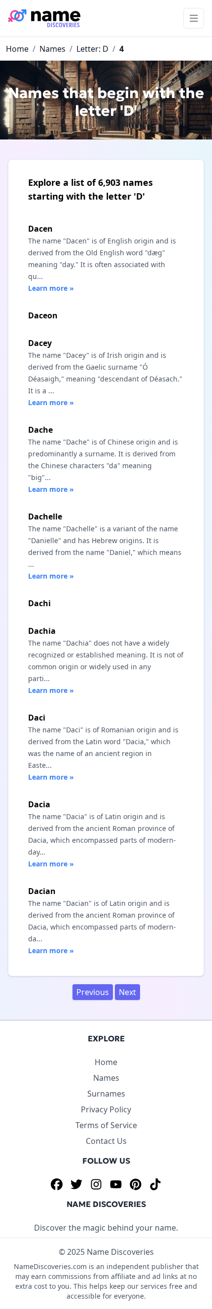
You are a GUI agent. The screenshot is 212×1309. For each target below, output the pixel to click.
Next (127, 992)
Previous (92, 992)
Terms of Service (106, 1125)
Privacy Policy (106, 1109)
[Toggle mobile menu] (193, 18)
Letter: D (92, 48)
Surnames (106, 1093)
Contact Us (106, 1141)
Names (52, 48)
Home (17, 48)
